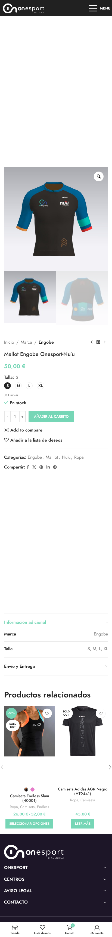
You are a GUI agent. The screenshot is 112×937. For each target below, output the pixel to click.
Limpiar (13, 395)
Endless (43, 806)
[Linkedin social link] (48, 467)
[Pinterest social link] (41, 467)
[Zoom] (99, 176)
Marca (26, 342)
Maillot (52, 457)
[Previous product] (91, 342)
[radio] (7, 385)
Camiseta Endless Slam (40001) (29, 798)
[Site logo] (24, 8)
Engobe (46, 342)
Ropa (79, 457)
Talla (8, 377)
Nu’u (66, 457)
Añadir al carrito (51, 416)
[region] (56, 890)
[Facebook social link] (28, 467)
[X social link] (34, 467)
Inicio (9, 342)
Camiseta (27, 806)
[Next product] (104, 342)
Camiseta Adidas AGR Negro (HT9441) (82, 791)
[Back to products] (98, 342)
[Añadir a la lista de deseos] (47, 713)
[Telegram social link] (54, 467)
